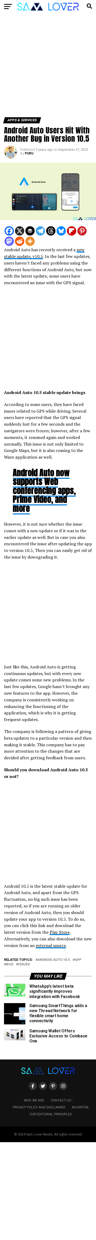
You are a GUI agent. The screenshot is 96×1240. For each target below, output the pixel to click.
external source (51, 945)
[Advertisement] (48, 67)
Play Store (60, 932)
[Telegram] (40, 231)
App (78, 960)
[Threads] (50, 231)
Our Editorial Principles (51, 1114)
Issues (24, 964)
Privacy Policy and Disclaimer (39, 1107)
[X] (19, 231)
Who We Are (34, 1100)
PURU (29, 153)
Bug (9, 964)
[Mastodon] (9, 241)
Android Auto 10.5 (54, 960)
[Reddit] (19, 241)
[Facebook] (9, 231)
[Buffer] (30, 231)
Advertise (80, 1107)
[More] (30, 241)
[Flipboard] (71, 231)
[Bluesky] (61, 231)
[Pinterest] (82, 231)
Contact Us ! (61, 1100)
